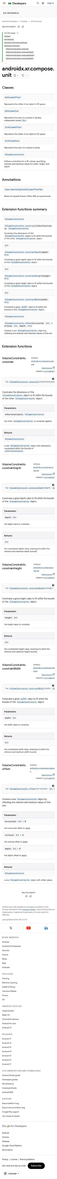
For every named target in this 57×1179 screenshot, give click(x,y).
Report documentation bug (13, 1107)
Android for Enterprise (11, 946)
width (24, 307)
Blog (4, 963)
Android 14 (6, 1051)
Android (5, 942)
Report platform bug (10, 1103)
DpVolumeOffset (13, 97)
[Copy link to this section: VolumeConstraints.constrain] (16, 362)
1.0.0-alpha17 (49, 371)
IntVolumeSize (12, 141)
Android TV (7, 1027)
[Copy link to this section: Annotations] (23, 180)
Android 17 (6, 1039)
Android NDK (7, 1092)
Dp (24, 120)
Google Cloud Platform (12, 1145)
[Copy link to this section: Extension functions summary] (49, 209)
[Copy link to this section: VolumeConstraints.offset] (12, 769)
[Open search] (38, 3)
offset (28, 323)
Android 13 (6, 1055)
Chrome (5, 1137)
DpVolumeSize (12, 111)
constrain (30, 226)
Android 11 (6, 1064)
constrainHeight (33, 276)
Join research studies (11, 1116)
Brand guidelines (27, 1159)
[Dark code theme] (53, 378)
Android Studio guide (11, 1075)
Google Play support (10, 1112)
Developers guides (10, 1079)
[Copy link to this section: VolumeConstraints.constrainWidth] (23, 668)
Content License (28, 909)
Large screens (8, 1010)
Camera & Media (9, 991)
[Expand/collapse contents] (17, 33)
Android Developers (9, 21)
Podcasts (6, 967)
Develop (24, 21)
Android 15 (6, 1047)
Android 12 (6, 1060)
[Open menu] (4, 3)
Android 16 (6, 1043)
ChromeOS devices (10, 1019)
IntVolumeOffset (13, 127)
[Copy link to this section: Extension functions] (34, 346)
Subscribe (36, 1165)
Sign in (50, 3)
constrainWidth (33, 299)
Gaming (5, 978)
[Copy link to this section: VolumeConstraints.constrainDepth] (23, 468)
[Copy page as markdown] (23, 75)
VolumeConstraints (14, 154)
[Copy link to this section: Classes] (16, 87)
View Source (47, 368)
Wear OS (6, 1015)
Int (6, 245)
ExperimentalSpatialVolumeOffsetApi (24, 189)
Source (5, 954)
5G (3, 999)
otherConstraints (14, 451)
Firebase (5, 1141)
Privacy (5, 995)
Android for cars (9, 1023)
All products (7, 1150)
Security (5, 950)
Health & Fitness (8, 987)
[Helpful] (19, 27)
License (14, 1159)
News (4, 959)
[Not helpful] (23, 27)
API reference (11, 13)
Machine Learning (9, 982)
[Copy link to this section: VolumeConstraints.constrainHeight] (24, 568)
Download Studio (9, 1088)
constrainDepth (33, 252)
